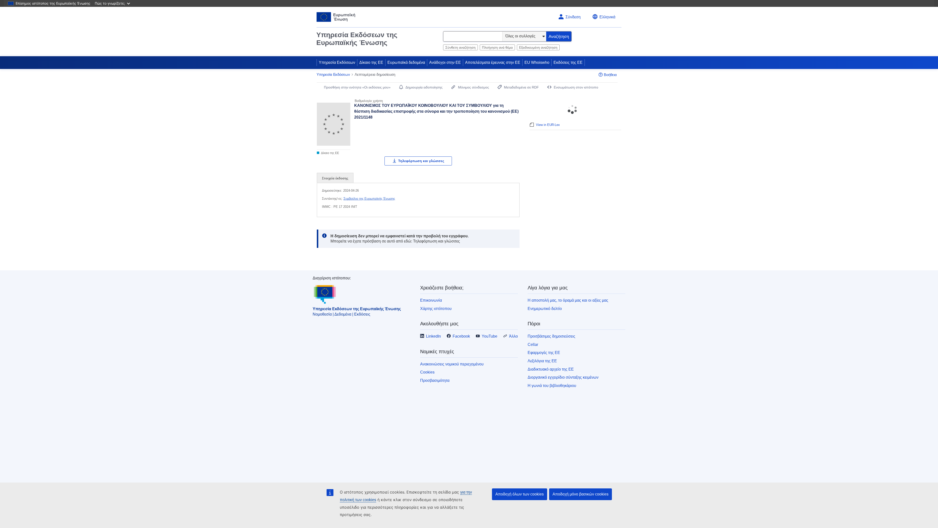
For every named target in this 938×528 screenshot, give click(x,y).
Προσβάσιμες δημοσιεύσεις (551, 336)
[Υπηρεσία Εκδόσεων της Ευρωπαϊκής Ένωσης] (336, 16)
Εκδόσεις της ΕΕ (568, 62)
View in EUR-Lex (548, 125)
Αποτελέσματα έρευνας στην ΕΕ (492, 62)
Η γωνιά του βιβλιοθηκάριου (552, 386)
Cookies (427, 372)
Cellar (533, 344)
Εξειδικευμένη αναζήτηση (538, 47)
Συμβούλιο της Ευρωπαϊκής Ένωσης (369, 198)
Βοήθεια (610, 75)
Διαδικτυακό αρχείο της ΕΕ (551, 369)
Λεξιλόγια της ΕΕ (542, 361)
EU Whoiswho (536, 62)
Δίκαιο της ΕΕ (371, 62)
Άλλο (513, 336)
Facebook (461, 336)
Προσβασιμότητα (434, 380)
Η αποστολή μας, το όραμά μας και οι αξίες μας (568, 300)
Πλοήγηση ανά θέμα (497, 47)
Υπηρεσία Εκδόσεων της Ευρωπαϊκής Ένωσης (356, 38)
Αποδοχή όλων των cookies (519, 494)
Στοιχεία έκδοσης (335, 178)
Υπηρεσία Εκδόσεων (337, 62)
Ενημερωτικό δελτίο (545, 309)
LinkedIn (433, 336)
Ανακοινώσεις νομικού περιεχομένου (452, 364)
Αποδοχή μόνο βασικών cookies (580, 494)
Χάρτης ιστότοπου (436, 309)
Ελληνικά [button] (607, 17)
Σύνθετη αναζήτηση (460, 47)
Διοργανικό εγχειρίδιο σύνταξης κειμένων (563, 377)
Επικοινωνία (431, 300)
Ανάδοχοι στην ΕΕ (445, 62)
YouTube (489, 336)
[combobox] (472, 36)
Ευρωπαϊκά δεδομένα (406, 62)
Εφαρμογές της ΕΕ (544, 353)
